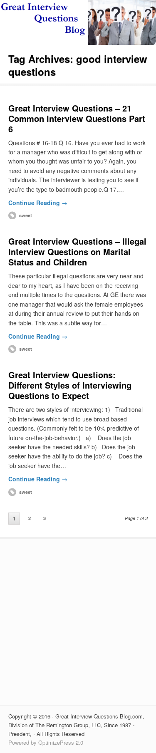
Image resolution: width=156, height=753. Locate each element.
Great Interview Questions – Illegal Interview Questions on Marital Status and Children (77, 251)
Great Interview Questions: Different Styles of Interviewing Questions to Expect (69, 385)
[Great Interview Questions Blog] (78, 42)
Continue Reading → (37, 202)
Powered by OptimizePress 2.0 (45, 742)
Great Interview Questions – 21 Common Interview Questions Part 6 (76, 118)
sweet (25, 215)
